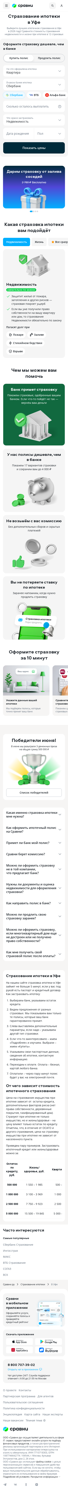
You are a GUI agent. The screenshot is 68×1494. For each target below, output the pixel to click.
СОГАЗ (7, 1269)
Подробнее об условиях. (16, 1476)
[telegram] (5, 1484)
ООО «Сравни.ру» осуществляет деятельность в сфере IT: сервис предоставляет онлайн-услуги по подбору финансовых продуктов (33, 1440)
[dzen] (37, 1484)
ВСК (5, 1275)
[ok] (26, 1484)
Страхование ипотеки (33, 1284)
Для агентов (45, 1396)
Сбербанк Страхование (18, 1244)
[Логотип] (34, 1429)
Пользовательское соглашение (23, 1402)
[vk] (15, 1484)
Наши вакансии (13, 1420)
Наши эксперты (52, 1414)
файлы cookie (43, 1461)
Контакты (25, 1390)
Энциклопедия (12, 1414)
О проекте (9, 1390)
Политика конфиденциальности (24, 1408)
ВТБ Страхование (14, 1262)
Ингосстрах (10, 1250)
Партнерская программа (19, 1396)
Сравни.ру (9, 1284)
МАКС (7, 1256)
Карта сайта (32, 1414)
